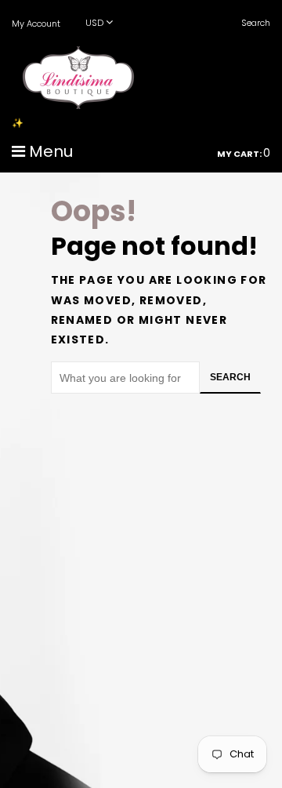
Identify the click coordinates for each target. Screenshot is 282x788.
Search (230, 377)
